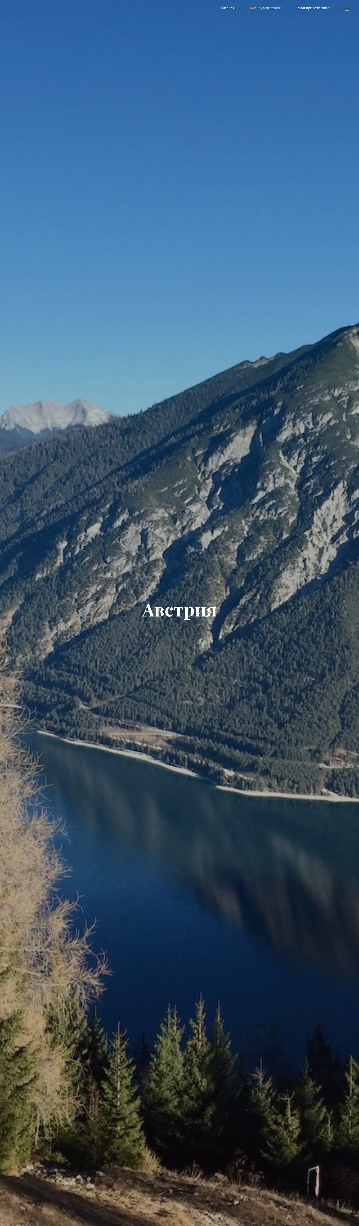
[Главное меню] (344, 8)
